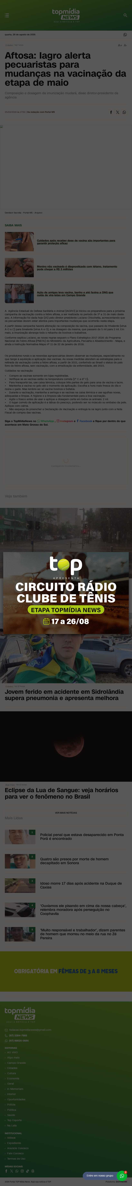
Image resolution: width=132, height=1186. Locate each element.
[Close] (129, 552)
